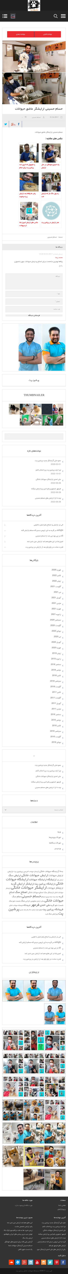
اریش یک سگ (27, 1238)
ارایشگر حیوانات (55, 888)
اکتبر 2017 (56, 692)
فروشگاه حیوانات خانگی (16, 905)
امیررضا (60, 542)
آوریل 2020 (56, 642)
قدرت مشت (58, 547)
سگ (23, 901)
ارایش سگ (15, 875)
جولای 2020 (56, 631)
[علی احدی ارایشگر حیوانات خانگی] (25, 406)
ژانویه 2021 (56, 614)
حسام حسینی (36, 117)
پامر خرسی (23, 910)
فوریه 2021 (56, 609)
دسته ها (62, 16)
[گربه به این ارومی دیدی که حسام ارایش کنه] (47, 417)
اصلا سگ (56, 897)
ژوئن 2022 (56, 581)
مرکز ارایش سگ (34, 910)
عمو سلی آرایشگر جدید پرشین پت (48, 461)
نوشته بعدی (20, 34)
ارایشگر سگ (49, 893)
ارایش (10, 871)
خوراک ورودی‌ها (55, 837)
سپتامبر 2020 (55, 620)
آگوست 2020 (55, 626)
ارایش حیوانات (56, 875)
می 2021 (57, 592)
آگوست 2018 (55, 687)
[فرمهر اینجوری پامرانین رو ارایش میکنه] (14, 406)
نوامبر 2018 (56, 670)
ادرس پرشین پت (21, 871)
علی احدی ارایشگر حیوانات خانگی (48, 479)
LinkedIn (30, 1262)
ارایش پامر (60, 880)
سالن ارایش (40, 901)
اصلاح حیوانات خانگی (35, 893)
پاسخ (60, 266)
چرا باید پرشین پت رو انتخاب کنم (48, 470)
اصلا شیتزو (49, 897)
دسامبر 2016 (56, 715)
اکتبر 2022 (56, 576)
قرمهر (40, 910)
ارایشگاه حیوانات (38, 879)
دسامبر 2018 (56, 665)
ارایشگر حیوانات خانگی (29, 888)
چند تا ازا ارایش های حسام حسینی (48, 498)
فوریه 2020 (56, 648)
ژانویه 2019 (56, 659)
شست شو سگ (14, 901)
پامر (27, 910)
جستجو (56, 16)
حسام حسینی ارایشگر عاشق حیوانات (38, 109)
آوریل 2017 (56, 703)
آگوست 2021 (55, 587)
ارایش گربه (18, 884)
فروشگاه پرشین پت (53, 909)
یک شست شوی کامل (25, 1249)
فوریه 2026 (56, 570)
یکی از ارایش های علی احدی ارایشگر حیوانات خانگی (48, 1249)
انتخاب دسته (59, 810)
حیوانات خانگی (53, 901)
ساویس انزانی (30, 901)
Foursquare (17, 1262)
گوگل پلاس (12, 123)
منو (4, 16)
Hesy (61, 872)
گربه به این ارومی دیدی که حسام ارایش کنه (37, 530)
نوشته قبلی (47, 34)
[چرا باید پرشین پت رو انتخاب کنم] (36, 406)
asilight (60, 530)
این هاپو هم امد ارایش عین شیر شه (41, 542)
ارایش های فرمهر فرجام (57, 1246)
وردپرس (57, 849)
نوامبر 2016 (56, 720)
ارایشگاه (51, 879)
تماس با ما (62, 1205)
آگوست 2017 (55, 698)
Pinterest (56, 1262)
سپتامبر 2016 (55, 731)
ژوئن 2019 (56, 653)
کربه (46, 914)
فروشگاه (27, 905)
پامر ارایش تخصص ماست (23, 1227)
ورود (59, 832)
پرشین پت (34, 380)
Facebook (18, 124)
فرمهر (35, 905)
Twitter (6, 124)
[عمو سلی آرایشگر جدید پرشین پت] (58, 406)
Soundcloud (11, 1262)
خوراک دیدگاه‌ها (55, 843)
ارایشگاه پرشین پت (45, 884)
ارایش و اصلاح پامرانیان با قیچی (46, 525)
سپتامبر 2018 (55, 681)
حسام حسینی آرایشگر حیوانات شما (20, 1246)
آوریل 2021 (56, 598)
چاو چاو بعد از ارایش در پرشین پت (38, 547)
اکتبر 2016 (56, 726)
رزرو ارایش (62, 1209)
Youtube (37, 1262)
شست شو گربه (56, 905)
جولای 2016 (56, 742)
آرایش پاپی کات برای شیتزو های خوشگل (18, 1242)
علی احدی (45, 905)
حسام (43, 897)
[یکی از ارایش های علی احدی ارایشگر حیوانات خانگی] (25, 417)
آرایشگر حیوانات (34, 872)
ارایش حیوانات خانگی (34, 875)
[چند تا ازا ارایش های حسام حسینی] (58, 417)
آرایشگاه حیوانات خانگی (49, 871)
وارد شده (12, 15)
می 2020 (57, 637)
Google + (24, 1262)
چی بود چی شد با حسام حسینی (47, 536)
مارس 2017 (56, 709)
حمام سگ (16, 896)
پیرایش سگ (53, 914)
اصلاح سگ (21, 892)
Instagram (43, 1262)
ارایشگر (29, 884)
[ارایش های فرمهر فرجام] (36, 417)
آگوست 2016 (55, 737)
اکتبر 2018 (56, 676)
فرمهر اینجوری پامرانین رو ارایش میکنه (46, 489)
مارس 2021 (56, 603)
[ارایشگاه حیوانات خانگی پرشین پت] (34, 5)
